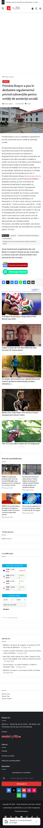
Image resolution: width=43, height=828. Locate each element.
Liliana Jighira (8, 104)
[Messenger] (16, 282)
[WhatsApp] (20, 282)
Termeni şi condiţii (8, 756)
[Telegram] (24, 282)
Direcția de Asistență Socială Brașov (28, 235)
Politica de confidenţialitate (11, 760)
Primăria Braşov (7, 238)
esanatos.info (21, 387)
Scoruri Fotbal (6, 698)
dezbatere (13, 235)
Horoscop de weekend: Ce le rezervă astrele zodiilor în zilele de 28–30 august (31, 508)
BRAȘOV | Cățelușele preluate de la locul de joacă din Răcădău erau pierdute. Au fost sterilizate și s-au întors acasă (11, 481)
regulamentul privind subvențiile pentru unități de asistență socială (19, 242)
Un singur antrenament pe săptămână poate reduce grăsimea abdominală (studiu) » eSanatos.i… (21, 381)
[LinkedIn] (12, 282)
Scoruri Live (6, 694)
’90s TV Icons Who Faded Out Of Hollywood (20, 444)
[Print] (33, 282)
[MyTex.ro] (14, 8)
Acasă (6, 77)
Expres (11, 77)
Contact (4, 731)
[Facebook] (3, 282)
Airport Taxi (6, 696)
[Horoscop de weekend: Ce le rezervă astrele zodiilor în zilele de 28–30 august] (31, 498)
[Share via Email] (28, 282)
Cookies (4, 751)
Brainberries (21, 322)
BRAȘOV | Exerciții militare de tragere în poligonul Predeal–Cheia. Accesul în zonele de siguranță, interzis (11, 510)
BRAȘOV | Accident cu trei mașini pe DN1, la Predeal (21, 670)
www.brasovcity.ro (33, 176)
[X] (7, 282)
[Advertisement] (21, 40)
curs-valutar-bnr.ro (12, 617)
